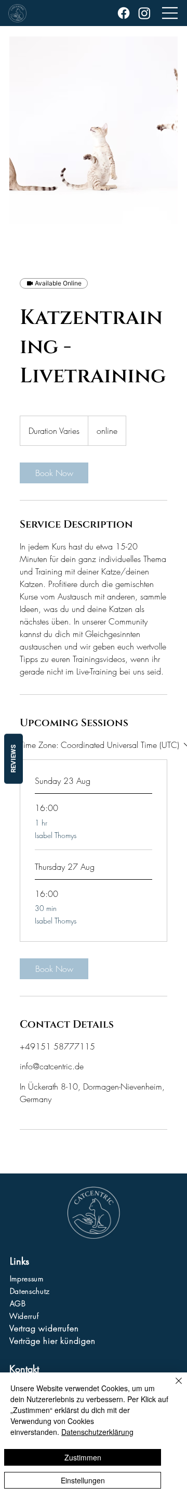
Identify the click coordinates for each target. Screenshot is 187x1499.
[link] (54, 473)
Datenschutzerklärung (97, 1432)
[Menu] (170, 13)
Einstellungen (83, 1480)
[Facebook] (123, 13)
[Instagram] (144, 13)
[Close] (172, 1387)
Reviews (13, 759)
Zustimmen (82, 1457)
